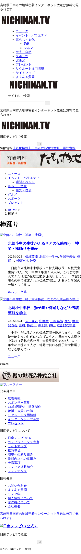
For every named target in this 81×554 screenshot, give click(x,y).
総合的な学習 (66, 325)
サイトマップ (17, 446)
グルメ (12, 194)
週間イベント (25, 182)
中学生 (44, 321)
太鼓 (67, 321)
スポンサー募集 (19, 402)
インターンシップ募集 (23, 419)
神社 (52, 325)
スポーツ (14, 198)
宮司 (22, 325)
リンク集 (14, 494)
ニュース (14, 173)
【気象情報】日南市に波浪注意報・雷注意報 (44, 148)
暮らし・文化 (17, 186)
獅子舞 (42, 325)
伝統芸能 (31, 256)
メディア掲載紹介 (20, 467)
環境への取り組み (20, 454)
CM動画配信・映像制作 (24, 406)
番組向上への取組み (22, 458)
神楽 (33, 260)
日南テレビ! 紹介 (20, 438)
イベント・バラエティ (23, 178)
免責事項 (14, 462)
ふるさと (31, 321)
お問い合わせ (17, 485)
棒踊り (31, 325)
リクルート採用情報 (22, 415)
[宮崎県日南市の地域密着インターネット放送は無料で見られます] (26, 24)
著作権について (19, 502)
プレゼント (16, 202)
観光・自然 (23, 190)
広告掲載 (14, 398)
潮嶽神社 (22, 260)
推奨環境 (14, 450)
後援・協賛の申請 (20, 411)
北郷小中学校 (48, 256)
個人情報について (20, 498)
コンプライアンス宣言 (23, 442)
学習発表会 (67, 256)
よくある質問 (17, 489)
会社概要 (14, 506)
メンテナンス (17, 471)
